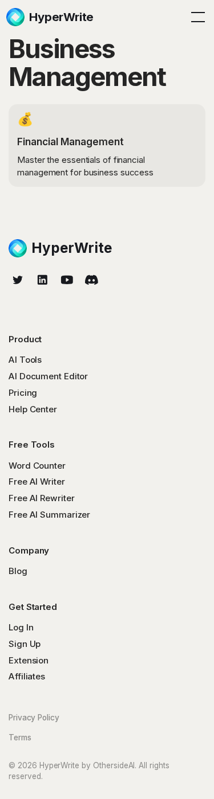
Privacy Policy (34, 717)
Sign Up (25, 643)
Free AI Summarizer (49, 514)
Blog (18, 571)
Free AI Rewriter (41, 498)
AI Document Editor (48, 376)
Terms (20, 737)
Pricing (23, 392)
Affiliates (27, 676)
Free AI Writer (37, 481)
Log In (21, 627)
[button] (195, 17)
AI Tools (25, 359)
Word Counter (37, 465)
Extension (29, 660)
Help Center (33, 409)
